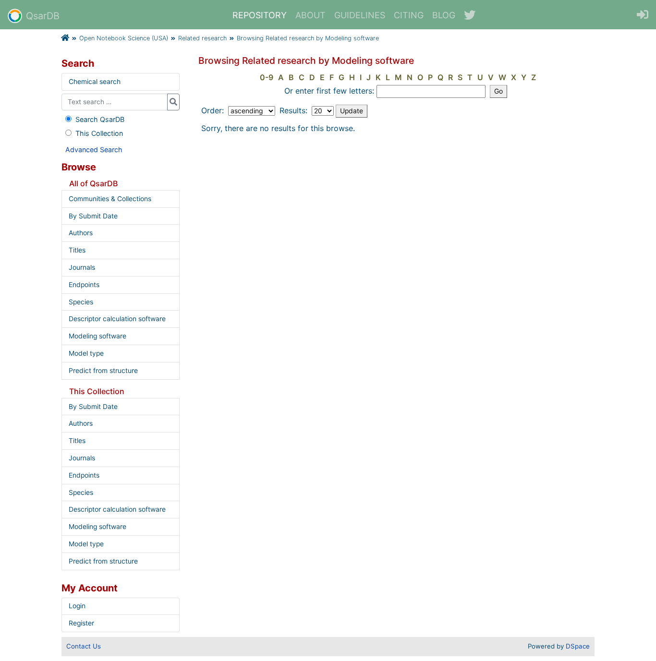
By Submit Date (93, 216)
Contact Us (83, 646)
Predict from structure (103, 370)
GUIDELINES (359, 15)
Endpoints (84, 284)
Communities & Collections (110, 199)
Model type (86, 353)
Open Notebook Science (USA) (123, 38)
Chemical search (95, 81)
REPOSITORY (259, 15)
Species (81, 302)
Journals (82, 267)
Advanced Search (93, 149)
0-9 (266, 77)
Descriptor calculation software (117, 319)
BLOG (443, 15)
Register (81, 623)
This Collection (99, 133)
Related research (202, 38)
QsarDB (43, 16)
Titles (77, 250)
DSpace (578, 646)
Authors (81, 233)
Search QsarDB (99, 119)
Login (77, 606)
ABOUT (310, 15)
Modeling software (97, 336)
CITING (409, 15)
